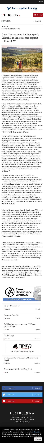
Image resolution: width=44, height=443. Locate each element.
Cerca (41, 2)
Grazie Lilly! (22, 337)
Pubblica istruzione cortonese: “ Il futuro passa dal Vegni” (22, 326)
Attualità (6, 21)
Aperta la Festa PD (22, 316)
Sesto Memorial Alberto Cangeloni (22, 370)
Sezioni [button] (39, 15)
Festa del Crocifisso (22, 307)
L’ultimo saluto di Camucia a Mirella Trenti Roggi (22, 360)
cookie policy (36, 432)
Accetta (38, 439)
